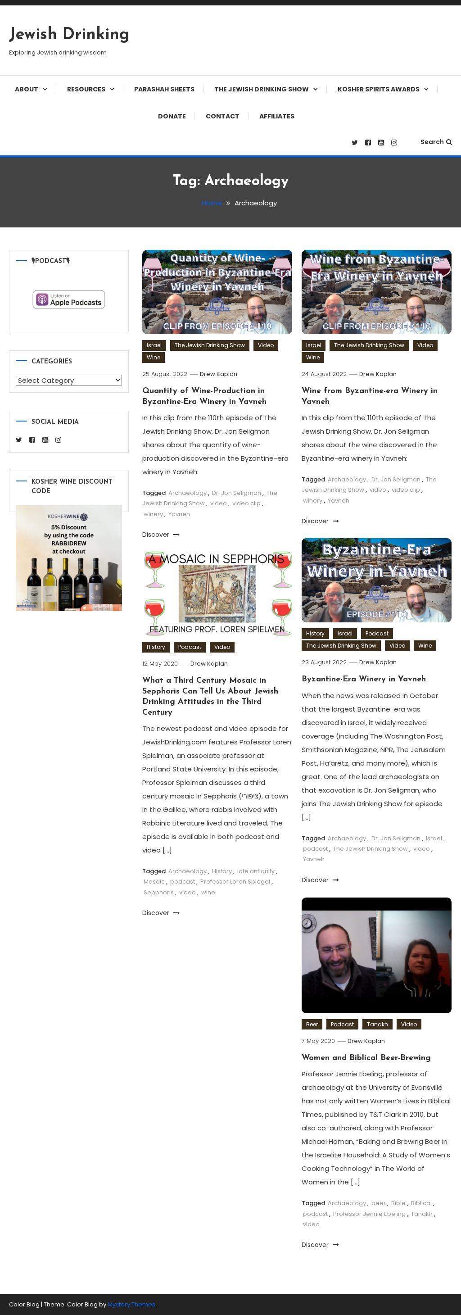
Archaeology (187, 493)
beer (378, 1203)
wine (208, 892)
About (26, 89)
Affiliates (276, 116)
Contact (223, 116)
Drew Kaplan (218, 374)
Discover (156, 534)
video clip (246, 503)
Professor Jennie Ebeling (369, 1214)
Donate (172, 116)
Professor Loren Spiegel (235, 881)
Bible (398, 1203)
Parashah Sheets (164, 89)
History (315, 633)
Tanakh (377, 1024)
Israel (154, 345)
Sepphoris (159, 892)
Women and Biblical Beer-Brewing (366, 1058)
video (218, 503)
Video (266, 345)
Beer (312, 1024)
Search (432, 141)
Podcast (377, 633)
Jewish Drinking (69, 35)
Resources (86, 89)
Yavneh (179, 514)
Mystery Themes (131, 1304)
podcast (315, 848)
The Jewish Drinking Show (261, 89)
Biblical (421, 1203)
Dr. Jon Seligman (236, 493)
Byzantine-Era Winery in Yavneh (364, 680)
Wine (153, 357)
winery (153, 514)
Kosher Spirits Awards (379, 89)
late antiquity (256, 871)
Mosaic (154, 881)
